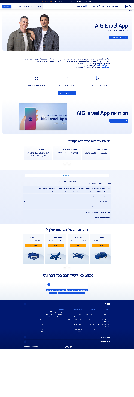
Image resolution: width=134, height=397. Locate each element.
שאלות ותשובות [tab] (66, 175)
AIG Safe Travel (103, 65)
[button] (69, 162)
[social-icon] (71, 347)
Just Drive (105, 67)
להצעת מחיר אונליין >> (47, 1)
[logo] (128, 6)
